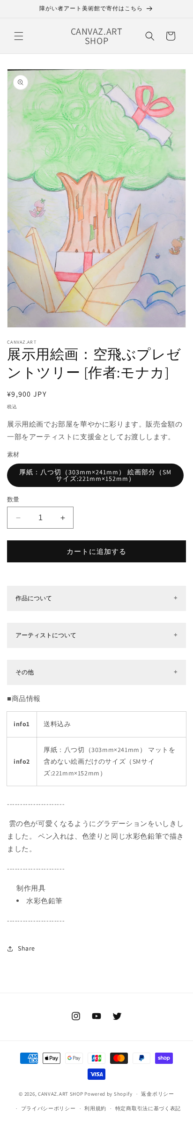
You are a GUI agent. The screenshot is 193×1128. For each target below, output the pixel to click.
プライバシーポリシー (48, 1108)
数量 (13, 499)
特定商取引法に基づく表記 (148, 1108)
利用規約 (95, 1108)
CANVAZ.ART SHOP (60, 1094)
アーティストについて (45, 635)
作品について (33, 598)
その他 (24, 672)
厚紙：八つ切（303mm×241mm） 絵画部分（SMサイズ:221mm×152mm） (95, 475)
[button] (18, 36)
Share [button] (26, 948)
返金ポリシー (157, 1094)
